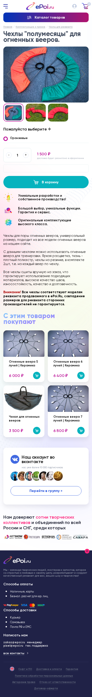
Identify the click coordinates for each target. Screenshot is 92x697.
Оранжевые (19, 138)
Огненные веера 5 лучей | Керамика (23, 363)
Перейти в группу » (45, 491)
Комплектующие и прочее (30, 27)
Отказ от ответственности (57, 682)
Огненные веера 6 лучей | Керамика (68, 363)
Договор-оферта (46, 688)
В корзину (50, 182)
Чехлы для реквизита (61, 27)
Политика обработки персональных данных (44, 675)
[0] (85, 4)
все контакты (13, 653)
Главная (7, 27)
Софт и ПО (25, 669)
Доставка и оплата (49, 669)
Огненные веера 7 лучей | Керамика (67, 418)
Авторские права (23, 682)
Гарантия (72, 669)
